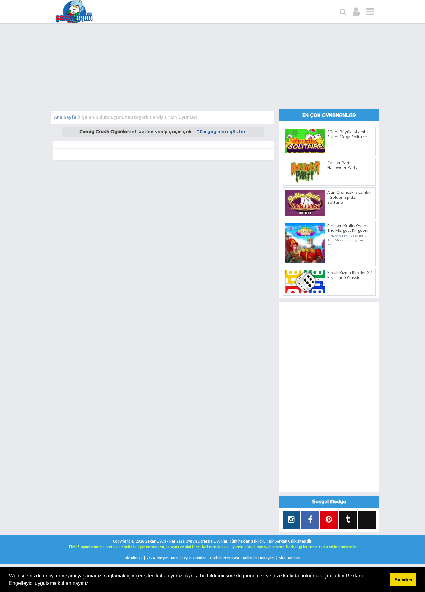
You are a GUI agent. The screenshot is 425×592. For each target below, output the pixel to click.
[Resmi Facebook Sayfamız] (310, 520)
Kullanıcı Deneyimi (259, 558)
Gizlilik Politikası (224, 558)
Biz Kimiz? (133, 558)
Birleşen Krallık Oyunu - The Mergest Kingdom (349, 228)
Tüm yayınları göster (220, 131)
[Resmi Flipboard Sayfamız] (367, 519)
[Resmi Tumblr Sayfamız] (348, 520)
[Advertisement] (212, 68)
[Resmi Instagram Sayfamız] (291, 520)
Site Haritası (289, 558)
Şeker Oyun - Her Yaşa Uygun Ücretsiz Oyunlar (186, 541)
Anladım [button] (403, 579)
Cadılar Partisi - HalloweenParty (342, 165)
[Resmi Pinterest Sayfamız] (329, 520)
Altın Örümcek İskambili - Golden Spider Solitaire (349, 197)
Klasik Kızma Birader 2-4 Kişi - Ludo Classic (349, 275)
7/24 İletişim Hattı (162, 558)
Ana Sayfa (65, 117)
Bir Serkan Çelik (290, 541)
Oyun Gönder (194, 558)
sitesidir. (304, 541)
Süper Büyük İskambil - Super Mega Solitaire (349, 134)
